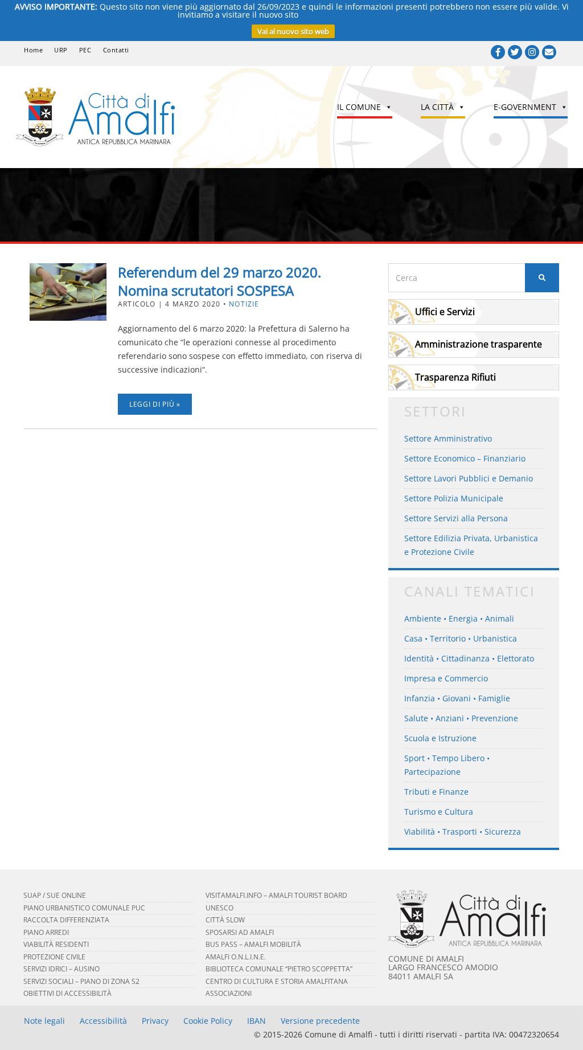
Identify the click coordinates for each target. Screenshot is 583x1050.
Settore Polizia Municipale (453, 498)
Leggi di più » (154, 404)
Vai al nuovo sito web (293, 31)
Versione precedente (320, 1020)
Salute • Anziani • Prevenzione (461, 718)
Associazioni (229, 993)
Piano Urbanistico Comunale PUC (84, 908)
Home (33, 50)
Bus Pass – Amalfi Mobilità (253, 944)
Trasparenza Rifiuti (455, 377)
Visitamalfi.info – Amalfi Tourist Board (276, 895)
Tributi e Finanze (436, 791)
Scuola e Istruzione (440, 738)
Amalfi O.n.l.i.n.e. (236, 957)
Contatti (116, 50)
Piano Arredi (46, 932)
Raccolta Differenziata (66, 920)
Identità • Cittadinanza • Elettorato (469, 658)
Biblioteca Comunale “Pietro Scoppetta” (279, 969)
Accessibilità (103, 1020)
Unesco (219, 908)
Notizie (244, 304)
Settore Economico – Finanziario (464, 458)
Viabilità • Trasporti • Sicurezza (462, 831)
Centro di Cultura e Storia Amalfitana (277, 981)
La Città (437, 106)
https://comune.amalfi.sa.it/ (353, 14)
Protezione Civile (54, 957)
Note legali (44, 1020)
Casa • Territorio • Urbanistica (460, 638)
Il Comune (359, 106)
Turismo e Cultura (438, 811)
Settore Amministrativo (448, 438)
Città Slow (225, 920)
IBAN (256, 1020)
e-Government (525, 106)
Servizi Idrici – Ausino (61, 969)
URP (61, 50)
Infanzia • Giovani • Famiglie (457, 698)
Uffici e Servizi (445, 311)
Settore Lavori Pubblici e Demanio (468, 478)
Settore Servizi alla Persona (456, 518)
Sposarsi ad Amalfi (240, 932)
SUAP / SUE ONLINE (54, 895)
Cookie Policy (207, 1020)
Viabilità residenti (56, 944)
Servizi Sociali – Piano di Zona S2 (81, 981)
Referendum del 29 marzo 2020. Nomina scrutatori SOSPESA (219, 281)
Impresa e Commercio (446, 678)
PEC (85, 50)
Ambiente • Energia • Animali (459, 618)
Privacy (155, 1020)
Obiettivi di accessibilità (67, 993)
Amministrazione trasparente (478, 344)
